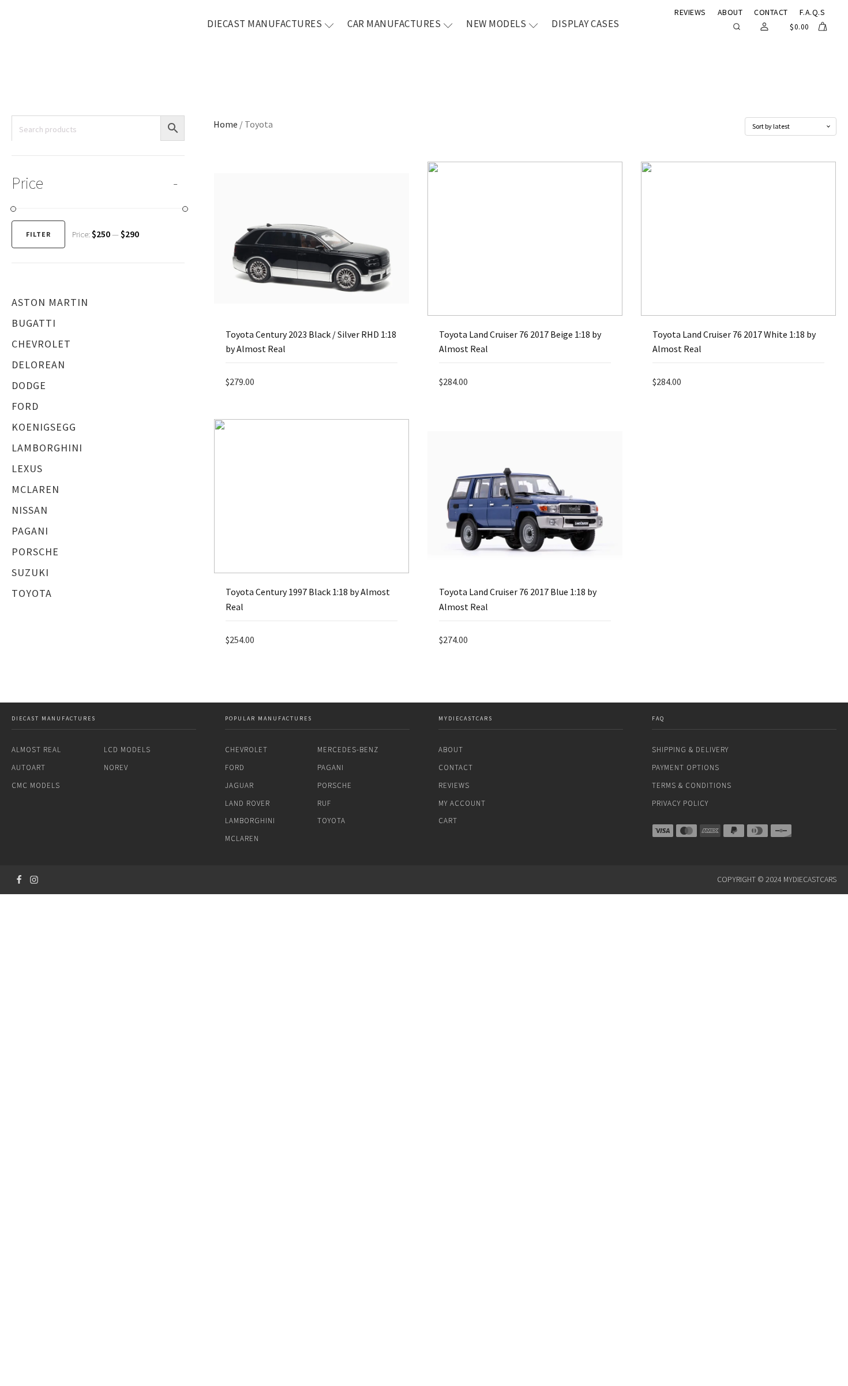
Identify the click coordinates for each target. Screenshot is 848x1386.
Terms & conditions (691, 785)
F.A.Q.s (813, 12)
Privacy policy (680, 803)
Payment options (685, 767)
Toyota (32, 593)
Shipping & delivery (690, 749)
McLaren (35, 489)
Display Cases (585, 24)
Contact (771, 12)
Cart (447, 820)
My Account (462, 803)
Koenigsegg (44, 427)
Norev (116, 767)
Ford (25, 406)
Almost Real (36, 749)
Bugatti (34, 323)
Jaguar (239, 785)
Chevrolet (41, 343)
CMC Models (36, 785)
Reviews (690, 12)
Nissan (30, 510)
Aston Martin (50, 302)
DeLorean (38, 364)
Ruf (324, 803)
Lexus (27, 468)
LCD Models (127, 749)
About (730, 12)
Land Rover (247, 803)
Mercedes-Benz (347, 749)
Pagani (30, 530)
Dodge (29, 385)
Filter (38, 234)
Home (225, 124)
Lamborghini (47, 447)
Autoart (29, 767)
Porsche (35, 551)
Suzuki (30, 572)
